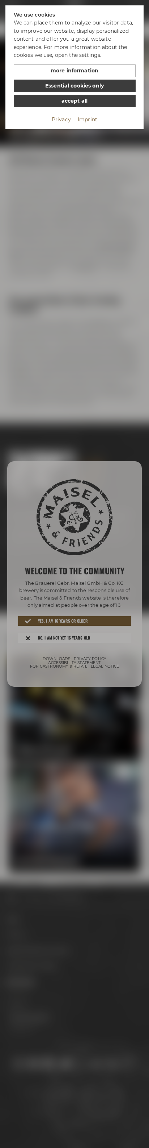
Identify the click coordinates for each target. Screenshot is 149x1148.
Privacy (61, 119)
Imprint (87, 119)
